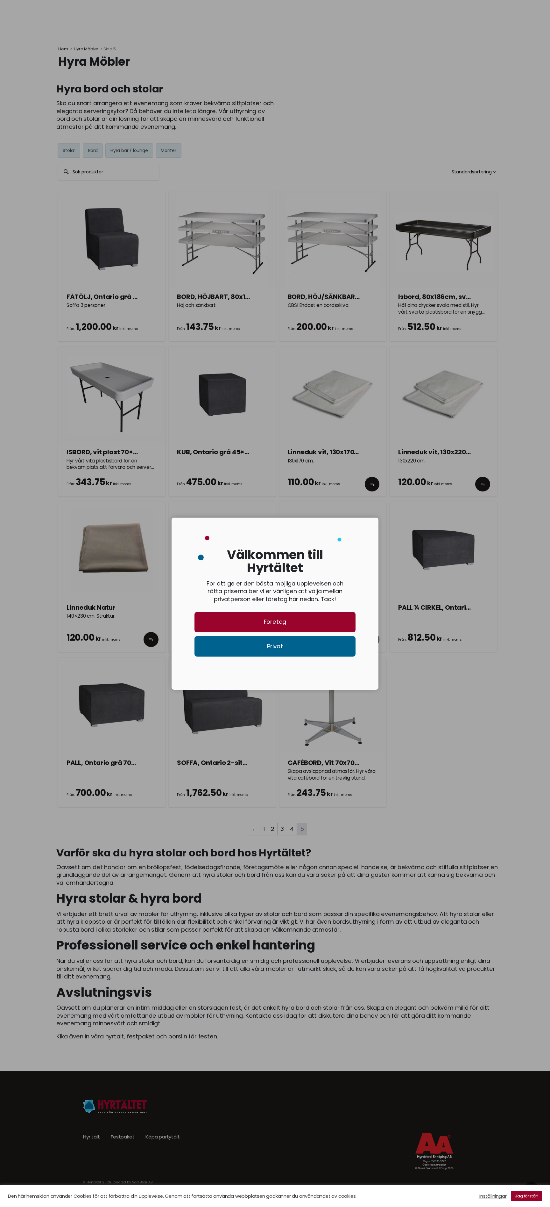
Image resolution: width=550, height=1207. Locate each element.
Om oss (184, 15)
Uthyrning (105, 15)
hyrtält (114, 1036)
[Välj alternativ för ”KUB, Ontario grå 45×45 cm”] (261, 490)
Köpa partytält (162, 1137)
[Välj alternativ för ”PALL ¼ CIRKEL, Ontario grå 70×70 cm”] (483, 645)
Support (220, 15)
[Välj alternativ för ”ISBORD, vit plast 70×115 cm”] (151, 490)
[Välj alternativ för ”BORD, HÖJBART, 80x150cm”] (261, 334)
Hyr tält (91, 1137)
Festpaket (122, 1137)
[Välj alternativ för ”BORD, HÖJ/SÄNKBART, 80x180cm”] (372, 334)
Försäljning (146, 15)
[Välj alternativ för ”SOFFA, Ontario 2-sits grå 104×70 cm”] (261, 800)
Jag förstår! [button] (526, 1196)
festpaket (141, 1036)
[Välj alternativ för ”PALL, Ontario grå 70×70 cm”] (151, 800)
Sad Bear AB (142, 1182)
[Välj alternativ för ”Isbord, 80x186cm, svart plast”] (483, 334)
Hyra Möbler (86, 49)
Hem (63, 49)
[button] (372, 490)
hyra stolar (217, 875)
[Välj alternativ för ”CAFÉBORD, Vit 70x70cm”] (372, 800)
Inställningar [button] (492, 1196)
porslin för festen (192, 1036)
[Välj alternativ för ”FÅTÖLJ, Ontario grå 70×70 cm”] (151, 334)
